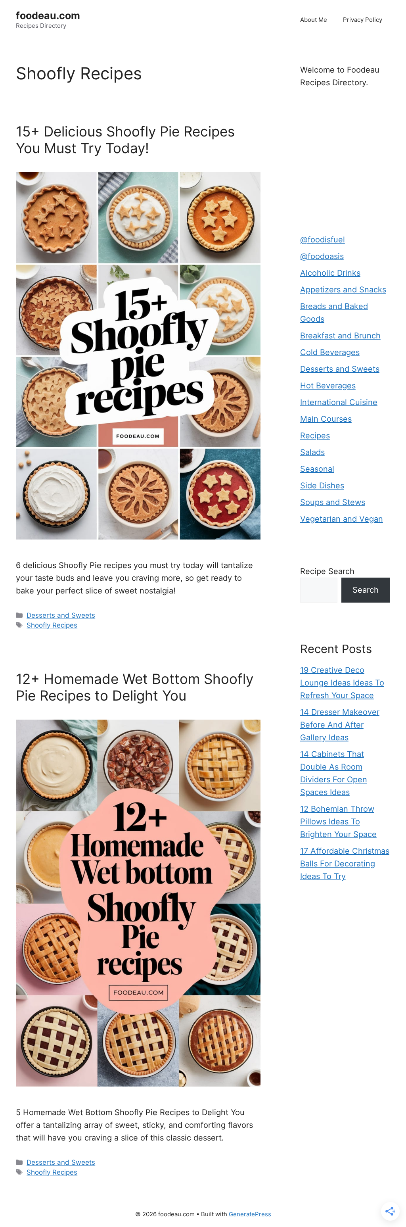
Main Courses (326, 419)
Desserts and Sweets (61, 615)
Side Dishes (322, 485)
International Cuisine (338, 402)
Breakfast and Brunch (340, 335)
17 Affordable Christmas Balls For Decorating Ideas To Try (344, 863)
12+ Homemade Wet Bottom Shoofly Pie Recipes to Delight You (134, 687)
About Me (313, 19)
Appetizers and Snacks (343, 289)
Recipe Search (327, 571)
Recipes (315, 435)
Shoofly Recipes (52, 625)
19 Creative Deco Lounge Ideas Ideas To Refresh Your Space (342, 682)
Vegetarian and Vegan (341, 519)
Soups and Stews (332, 502)
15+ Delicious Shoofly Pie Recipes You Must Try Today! (125, 139)
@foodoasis (322, 256)
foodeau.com (48, 15)
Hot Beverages (328, 385)
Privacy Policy (362, 19)
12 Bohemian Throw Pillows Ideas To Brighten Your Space (338, 821)
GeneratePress (250, 1214)
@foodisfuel (322, 239)
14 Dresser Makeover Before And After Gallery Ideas (339, 724)
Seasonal (317, 469)
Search (365, 590)
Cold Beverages (330, 352)
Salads (312, 452)
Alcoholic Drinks (330, 273)
